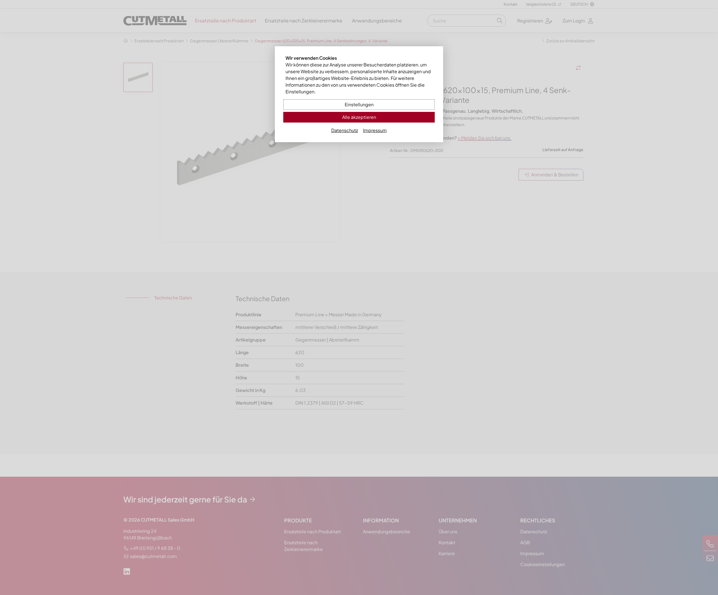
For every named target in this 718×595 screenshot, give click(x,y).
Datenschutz (344, 130)
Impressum (375, 130)
